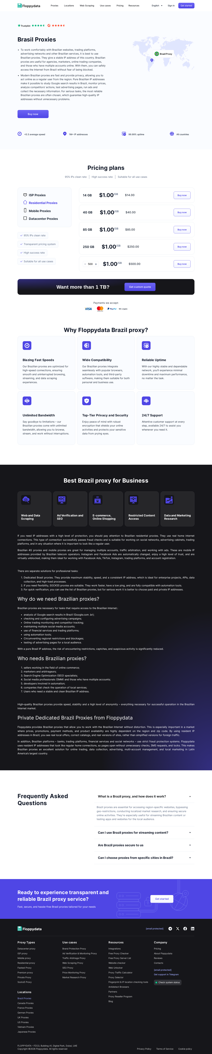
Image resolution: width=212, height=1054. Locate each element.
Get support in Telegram (166, 974)
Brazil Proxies (24, 998)
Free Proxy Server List (119, 958)
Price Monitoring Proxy (73, 972)
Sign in (171, 5)
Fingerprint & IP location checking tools (128, 982)
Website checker (116, 963)
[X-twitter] (178, 928)
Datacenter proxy (26, 948)
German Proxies (26, 1012)
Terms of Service (164, 1048)
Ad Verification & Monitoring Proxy (79, 953)
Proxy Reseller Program (120, 996)
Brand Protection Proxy (74, 948)
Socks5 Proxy (25, 982)
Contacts (158, 963)
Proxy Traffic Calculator (120, 972)
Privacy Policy (144, 1048)
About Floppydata (163, 953)
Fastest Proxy (25, 967)
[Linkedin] (192, 928)
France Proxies (25, 1007)
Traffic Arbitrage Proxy (74, 958)
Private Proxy (24, 977)
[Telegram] (170, 928)
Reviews (158, 958)
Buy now (182, 195)
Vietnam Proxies (26, 1027)
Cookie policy (185, 1048)
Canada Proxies (26, 1003)
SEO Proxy (67, 967)
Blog (110, 1001)
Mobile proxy (24, 958)
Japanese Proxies (27, 1031)
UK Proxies (23, 1017)
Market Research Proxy (74, 977)
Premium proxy (25, 972)
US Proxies (23, 1022)
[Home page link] (29, 5)
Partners (112, 991)
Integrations (114, 948)
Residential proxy (26, 963)
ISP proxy (22, 953)
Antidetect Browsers (118, 986)
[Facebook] (185, 928)
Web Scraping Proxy (72, 963)
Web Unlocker (115, 967)
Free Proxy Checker (118, 953)
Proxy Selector (115, 977)
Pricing (157, 948)
